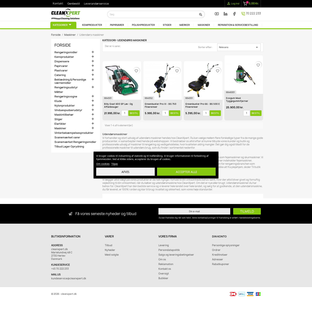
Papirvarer (61, 66)
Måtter (58, 92)
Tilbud (108, 245)
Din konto (219, 236)
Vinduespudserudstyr (68, 110)
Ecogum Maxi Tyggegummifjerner (237, 99)
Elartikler (60, 124)
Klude (58, 101)
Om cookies (103, 163)
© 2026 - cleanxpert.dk (64, 293)
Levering (163, 245)
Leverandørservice (96, 3)
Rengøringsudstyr (66, 87)
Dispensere (61, 61)
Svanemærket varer (67, 137)
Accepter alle (186, 172)
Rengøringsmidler (65, 52)
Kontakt (58, 3)
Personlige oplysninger (226, 245)
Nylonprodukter (64, 105)
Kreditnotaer (220, 254)
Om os (162, 259)
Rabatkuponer (220, 264)
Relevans (239, 47)
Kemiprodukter (64, 57)
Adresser (217, 259)
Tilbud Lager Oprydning (69, 146)
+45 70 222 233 (60, 268)
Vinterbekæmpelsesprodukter (73, 133)
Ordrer (216, 250)
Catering (60, 75)
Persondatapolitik (169, 250)
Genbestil (73, 3)
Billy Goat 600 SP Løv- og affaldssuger (118, 105)
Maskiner (60, 128)
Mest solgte (112, 254)
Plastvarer (61, 70)
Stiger (58, 119)
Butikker (163, 278)
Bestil (134, 113)
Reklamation (165, 264)
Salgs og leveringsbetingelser (176, 254)
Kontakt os (164, 269)
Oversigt (163, 273)
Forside (62, 45)
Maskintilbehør (63, 114)
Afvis (125, 172)
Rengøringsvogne (65, 96)
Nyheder (110, 250)
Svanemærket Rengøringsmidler (75, 142)
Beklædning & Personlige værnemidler (70, 81)
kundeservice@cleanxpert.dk (68, 278)
